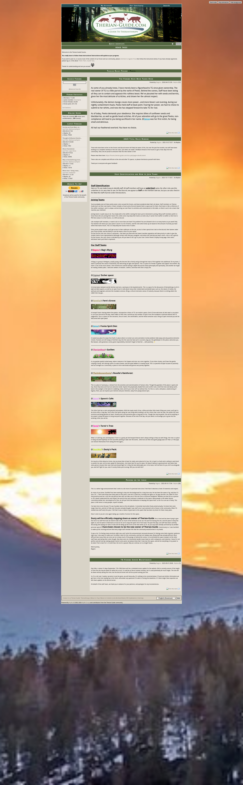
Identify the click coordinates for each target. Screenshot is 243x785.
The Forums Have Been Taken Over (136, 79)
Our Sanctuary (136, 6)
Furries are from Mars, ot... (71, 127)
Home (76, 6)
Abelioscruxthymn (74, 129)
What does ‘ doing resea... (71, 171)
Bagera (158, 82)
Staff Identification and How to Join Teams (136, 174)
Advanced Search (74, 89)
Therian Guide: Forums (117, 71)
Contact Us (66, 598)
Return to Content (106, 598)
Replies (175, 82)
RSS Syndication (131, 598)
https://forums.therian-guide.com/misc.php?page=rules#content (126, 155)
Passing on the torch (136, 480)
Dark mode (213, 2)
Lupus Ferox (72, 151)
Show (178, 44)
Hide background (236, 2)
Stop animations (224, 2)
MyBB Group (86, 602)
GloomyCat (77, 100)
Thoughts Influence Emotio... (72, 138)
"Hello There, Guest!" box (86, 61)
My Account (106, 6)
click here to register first (128, 59)
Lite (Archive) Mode (119, 598)
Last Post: (65, 129)
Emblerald (72, 173)
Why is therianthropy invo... (72, 160)
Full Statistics (67, 107)
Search (166, 6)
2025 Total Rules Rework (136, 139)
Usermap (140, 598)
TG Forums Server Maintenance (136, 560)
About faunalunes (68, 149)
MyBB (71, 602)
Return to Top (95, 598)
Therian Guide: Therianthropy (80, 598)
